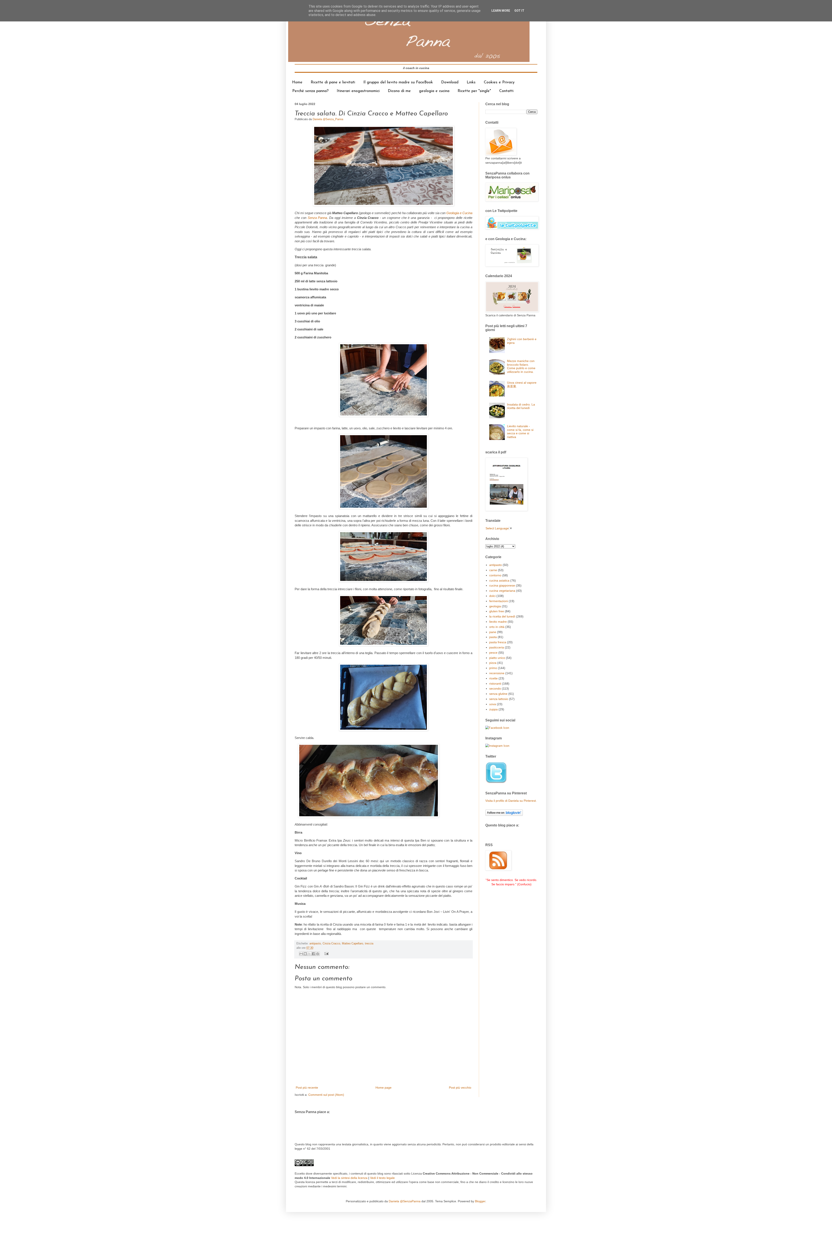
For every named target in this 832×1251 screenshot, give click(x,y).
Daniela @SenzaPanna (405, 1201)
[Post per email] (325, 953)
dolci (492, 596)
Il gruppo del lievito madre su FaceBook (398, 82)
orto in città (496, 627)
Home (297, 82)
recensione (496, 673)
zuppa (493, 709)
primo (493, 668)
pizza (492, 662)
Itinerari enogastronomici (358, 91)
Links (471, 82)
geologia (495, 606)
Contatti (506, 91)
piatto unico (497, 657)
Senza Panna (317, 218)
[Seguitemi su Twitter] (496, 782)
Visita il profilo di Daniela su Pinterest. (511, 800)
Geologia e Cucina (459, 213)
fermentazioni (498, 601)
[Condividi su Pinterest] (317, 954)
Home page (383, 1087)
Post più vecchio (460, 1087)
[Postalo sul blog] (305, 954)
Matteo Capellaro (352, 943)
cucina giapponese (502, 585)
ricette (493, 678)
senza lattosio (498, 699)
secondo (495, 688)
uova (492, 704)
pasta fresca (497, 642)
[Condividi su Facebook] (313, 954)
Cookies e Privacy (499, 82)
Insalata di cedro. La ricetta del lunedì (521, 406)
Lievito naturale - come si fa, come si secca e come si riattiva (520, 431)
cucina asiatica (499, 580)
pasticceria (496, 647)
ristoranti (495, 683)
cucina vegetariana (502, 590)
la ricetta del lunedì (502, 616)
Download (449, 82)
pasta (493, 637)
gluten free (496, 611)
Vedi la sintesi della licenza (349, 1178)
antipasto (315, 943)
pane (492, 632)
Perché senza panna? (310, 91)
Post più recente (307, 1087)
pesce (493, 652)
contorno (495, 575)
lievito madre (498, 621)
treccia (369, 943)
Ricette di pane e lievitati (333, 82)
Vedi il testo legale (382, 1178)
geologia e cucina (434, 91)
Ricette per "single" (474, 91)
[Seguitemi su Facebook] (497, 727)
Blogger (480, 1201)
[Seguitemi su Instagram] (497, 745)
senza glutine (498, 693)
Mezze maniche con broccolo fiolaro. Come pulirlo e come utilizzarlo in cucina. (521, 366)
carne (493, 570)
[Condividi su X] (309, 954)
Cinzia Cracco (331, 943)
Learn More (500, 10)
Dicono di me (399, 91)
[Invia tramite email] (301, 954)
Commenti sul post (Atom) (326, 1094)
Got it (519, 10)
